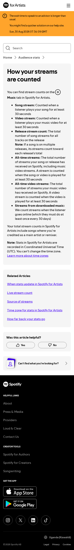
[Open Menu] (68, 5)
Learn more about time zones (27, 255)
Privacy (56, 544)
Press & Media (13, 411)
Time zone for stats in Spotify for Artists (34, 310)
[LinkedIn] (33, 520)
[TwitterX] (20, 520)
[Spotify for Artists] (14, 5)
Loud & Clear (12, 428)
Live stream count (19, 292)
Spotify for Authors (16, 454)
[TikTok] (46, 520)
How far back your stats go (26, 319)
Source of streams (20, 301)
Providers (10, 420)
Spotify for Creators (17, 462)
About (7, 403)
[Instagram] (8, 520)
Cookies (67, 544)
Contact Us (11, 436)
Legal (46, 544)
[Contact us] (65, 363)
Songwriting (12, 471)
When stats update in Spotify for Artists (35, 284)
